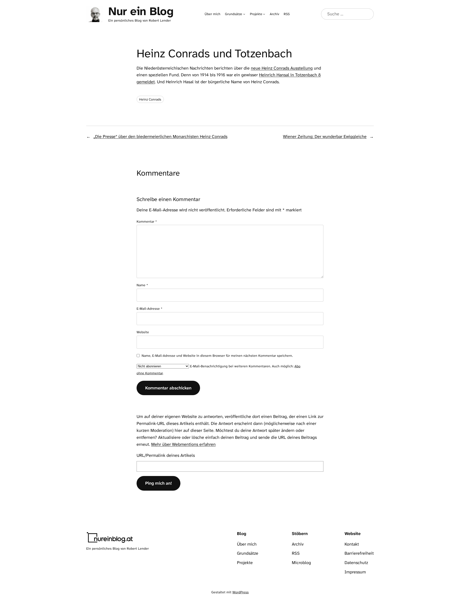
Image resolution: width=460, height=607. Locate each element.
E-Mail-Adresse (149, 308)
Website (143, 332)
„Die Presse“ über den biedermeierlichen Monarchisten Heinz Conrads (160, 136)
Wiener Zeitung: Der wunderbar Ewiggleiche (325, 136)
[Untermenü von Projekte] (264, 14)
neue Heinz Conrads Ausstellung (282, 68)
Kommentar (147, 221)
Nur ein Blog (140, 11)
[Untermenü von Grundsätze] (244, 14)
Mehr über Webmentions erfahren (183, 444)
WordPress (240, 592)
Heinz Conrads (150, 99)
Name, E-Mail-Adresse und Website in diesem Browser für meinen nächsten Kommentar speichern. (217, 355)
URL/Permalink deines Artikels (166, 455)
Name (142, 285)
